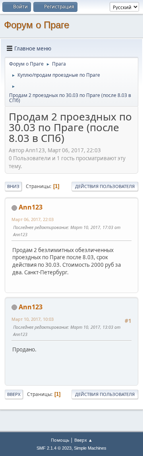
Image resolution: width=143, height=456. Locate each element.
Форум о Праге (36, 24)
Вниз (13, 186)
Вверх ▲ (83, 440)
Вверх (14, 394)
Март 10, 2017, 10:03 (33, 319)
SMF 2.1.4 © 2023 (54, 448)
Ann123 (31, 207)
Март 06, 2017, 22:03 (33, 219)
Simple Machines (90, 448)
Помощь (60, 440)
